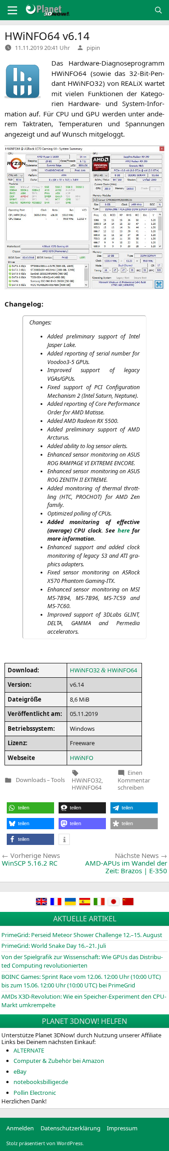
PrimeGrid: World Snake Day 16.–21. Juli (53, 946)
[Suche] (158, 10)
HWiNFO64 (86, 787)
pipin (93, 48)
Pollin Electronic (35, 1093)
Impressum (122, 1128)
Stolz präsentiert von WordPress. (45, 1143)
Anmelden (20, 1128)
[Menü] (12, 10)
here (124, 530)
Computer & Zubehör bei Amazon (59, 1061)
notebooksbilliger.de (41, 1082)
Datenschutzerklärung (70, 1128)
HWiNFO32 (86, 780)
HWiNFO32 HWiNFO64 (103, 670)
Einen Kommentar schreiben (134, 780)
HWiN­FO (81, 758)
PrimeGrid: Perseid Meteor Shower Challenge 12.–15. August (81, 935)
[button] (30, 807)
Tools (58, 780)
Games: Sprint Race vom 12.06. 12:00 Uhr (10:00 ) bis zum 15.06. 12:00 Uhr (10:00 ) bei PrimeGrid (81, 981)
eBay (20, 1071)
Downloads (31, 780)
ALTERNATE (29, 1050)
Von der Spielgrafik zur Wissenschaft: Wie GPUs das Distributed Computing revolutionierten (82, 961)
